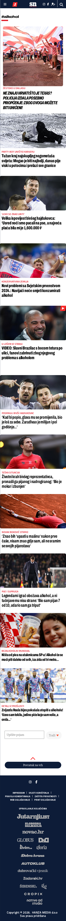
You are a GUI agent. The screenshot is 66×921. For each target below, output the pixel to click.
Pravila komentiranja (17, 796)
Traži (52, 735)
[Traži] (61, 4)
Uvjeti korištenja (39, 793)
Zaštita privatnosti (46, 796)
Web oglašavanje (20, 800)
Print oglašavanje (45, 800)
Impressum (19, 793)
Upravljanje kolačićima (33, 808)
